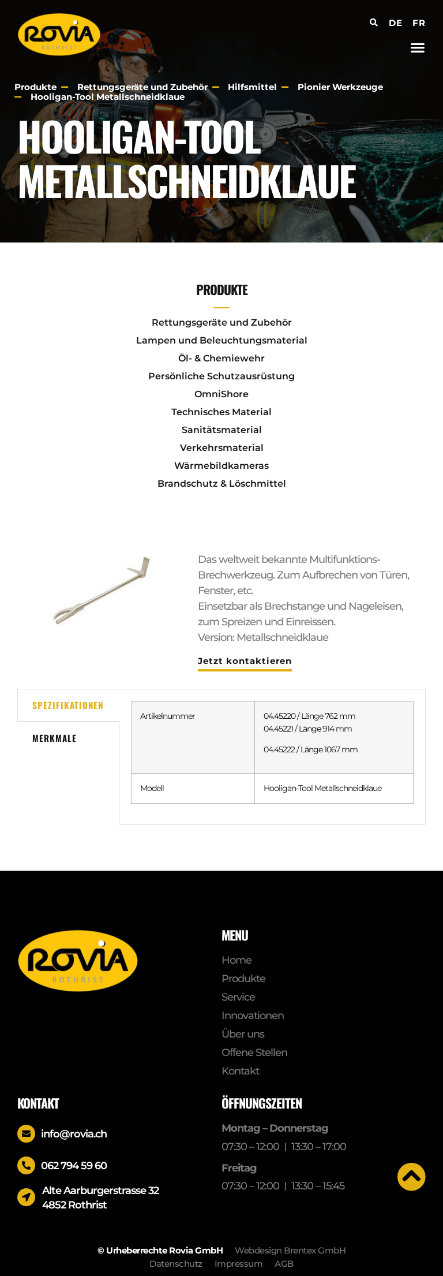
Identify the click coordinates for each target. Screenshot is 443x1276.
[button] (418, 47)
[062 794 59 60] (26, 1165)
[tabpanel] (272, 756)
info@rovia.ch (74, 1134)
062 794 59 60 (74, 1165)
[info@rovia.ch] (26, 1134)
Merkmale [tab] (54, 738)
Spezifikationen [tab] (67, 705)
